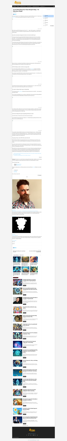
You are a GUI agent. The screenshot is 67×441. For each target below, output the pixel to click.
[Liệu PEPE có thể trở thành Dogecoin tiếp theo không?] (17, 411)
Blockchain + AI (43, 6)
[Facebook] (13, 14)
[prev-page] (39, 255)
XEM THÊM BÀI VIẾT (25, 425)
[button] (54, 6)
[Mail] (30, 435)
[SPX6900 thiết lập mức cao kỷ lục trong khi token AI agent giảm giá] (17, 282)
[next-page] (40, 255)
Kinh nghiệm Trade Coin (36, 6)
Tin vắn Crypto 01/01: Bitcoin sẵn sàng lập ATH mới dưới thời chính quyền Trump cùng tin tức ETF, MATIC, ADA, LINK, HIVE (34, 264)
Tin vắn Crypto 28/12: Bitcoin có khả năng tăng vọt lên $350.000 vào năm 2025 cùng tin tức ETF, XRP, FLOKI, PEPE (34, 273)
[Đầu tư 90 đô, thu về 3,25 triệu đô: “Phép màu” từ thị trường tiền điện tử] (17, 344)
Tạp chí (18, 6)
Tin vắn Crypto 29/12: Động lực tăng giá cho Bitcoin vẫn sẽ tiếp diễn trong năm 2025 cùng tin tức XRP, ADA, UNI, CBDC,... (25, 273)
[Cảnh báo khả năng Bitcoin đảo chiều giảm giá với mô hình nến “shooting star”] (17, 372)
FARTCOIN (13, 17)
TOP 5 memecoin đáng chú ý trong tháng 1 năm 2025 (19, 251)
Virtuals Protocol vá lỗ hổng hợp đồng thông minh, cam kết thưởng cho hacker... (30, 351)
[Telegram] (15, 14)
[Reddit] (32, 435)
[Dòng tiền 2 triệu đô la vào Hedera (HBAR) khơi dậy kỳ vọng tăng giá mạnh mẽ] (17, 392)
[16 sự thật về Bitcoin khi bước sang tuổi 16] (17, 309)
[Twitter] (14, 14)
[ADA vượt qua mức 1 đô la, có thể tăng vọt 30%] (17, 363)
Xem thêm (24, 285)
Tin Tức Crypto (29, 6)
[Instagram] (28, 435)
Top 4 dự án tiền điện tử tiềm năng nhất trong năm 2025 (35, 251)
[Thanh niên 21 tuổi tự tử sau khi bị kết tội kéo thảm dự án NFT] (17, 327)
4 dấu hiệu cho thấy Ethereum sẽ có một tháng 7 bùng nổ (22, 155)
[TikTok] (36, 435)
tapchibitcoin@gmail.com (33, 433)
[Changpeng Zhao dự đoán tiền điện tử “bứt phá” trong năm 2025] (17, 300)
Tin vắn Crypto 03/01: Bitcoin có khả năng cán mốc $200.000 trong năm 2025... (30, 380)
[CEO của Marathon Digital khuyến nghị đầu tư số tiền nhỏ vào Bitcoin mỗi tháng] (17, 419)
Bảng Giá (15, 6)
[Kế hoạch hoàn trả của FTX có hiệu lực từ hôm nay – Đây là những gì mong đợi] (17, 335)
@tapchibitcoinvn (19, 164)
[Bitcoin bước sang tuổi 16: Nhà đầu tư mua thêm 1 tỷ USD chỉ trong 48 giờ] (17, 401)
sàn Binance (20, 91)
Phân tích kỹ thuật (23, 6)
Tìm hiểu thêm (14, 216)
